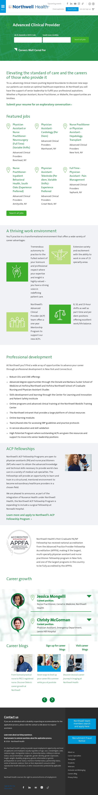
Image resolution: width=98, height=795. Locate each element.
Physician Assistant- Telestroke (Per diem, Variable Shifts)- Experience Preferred (49, 180)
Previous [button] (44, 699)
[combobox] (28, 40)
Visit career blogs (82, 648)
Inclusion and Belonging (76, 770)
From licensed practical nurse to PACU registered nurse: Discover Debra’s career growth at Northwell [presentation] (22, 682)
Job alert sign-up (85, 9)
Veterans (71, 766)
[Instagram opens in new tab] (79, 4)
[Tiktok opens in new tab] (83, 4)
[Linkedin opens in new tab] (71, 4)
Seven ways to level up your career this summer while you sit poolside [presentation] (48, 679)
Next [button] (52, 699)
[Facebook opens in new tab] (67, 4)
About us (71, 752)
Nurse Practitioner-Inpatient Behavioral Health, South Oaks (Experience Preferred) (22, 180)
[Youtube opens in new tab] (75, 4)
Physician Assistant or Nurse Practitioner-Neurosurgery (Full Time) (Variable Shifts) (21, 136)
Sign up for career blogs (55, 648)
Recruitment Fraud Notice (82, 739)
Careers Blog (72, 774)
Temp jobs (71, 759)
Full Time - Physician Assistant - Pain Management (78, 174)
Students (71, 763)
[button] (3, 6)
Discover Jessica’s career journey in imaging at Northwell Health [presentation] (73, 679)
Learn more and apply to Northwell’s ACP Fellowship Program (30, 517)
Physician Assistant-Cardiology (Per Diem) (49, 130)
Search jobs (72, 9)
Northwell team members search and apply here (82, 724)
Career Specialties (74, 756)
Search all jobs (16, 213)
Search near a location (50, 35)
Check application (58, 9)
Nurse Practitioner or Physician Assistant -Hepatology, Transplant (79, 132)
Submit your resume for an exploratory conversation (38, 104)
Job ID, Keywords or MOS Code (25, 35)
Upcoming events (54, 4)
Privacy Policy (72, 777)
